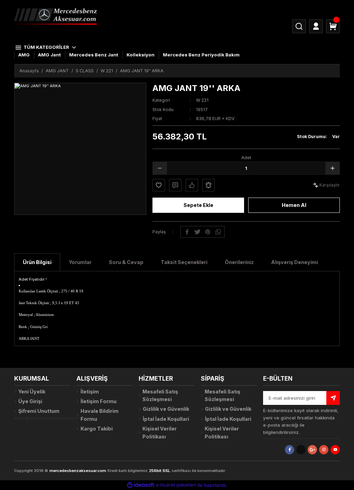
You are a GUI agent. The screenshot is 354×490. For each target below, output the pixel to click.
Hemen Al (294, 205)
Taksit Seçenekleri (184, 262)
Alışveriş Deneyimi (294, 262)
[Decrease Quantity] (159, 168)
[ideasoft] (141, 485)
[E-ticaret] (176, 485)
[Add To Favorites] (158, 185)
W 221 (202, 100)
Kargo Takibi (97, 429)
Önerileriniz (239, 262)
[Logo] (55, 16)
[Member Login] (316, 26)
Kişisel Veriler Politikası (159, 432)
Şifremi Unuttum (38, 411)
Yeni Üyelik (31, 391)
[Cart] (333, 26)
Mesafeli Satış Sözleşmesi (160, 395)
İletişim (90, 391)
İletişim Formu (99, 401)
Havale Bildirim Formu (100, 414)
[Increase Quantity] (332, 168)
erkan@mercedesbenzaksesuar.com (49, 418)
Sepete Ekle (198, 205)
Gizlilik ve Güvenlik (166, 409)
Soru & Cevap (126, 262)
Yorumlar (80, 262)
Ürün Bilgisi (37, 262)
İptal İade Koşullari (166, 419)
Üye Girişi (30, 401)
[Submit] (333, 398)
